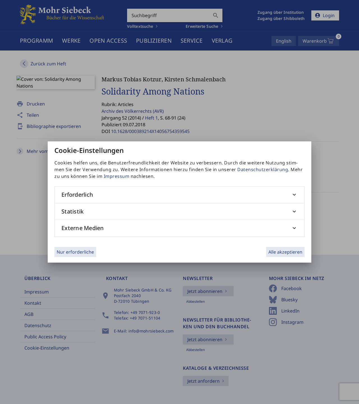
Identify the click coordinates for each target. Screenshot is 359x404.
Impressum (117, 176)
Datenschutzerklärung (262, 169)
